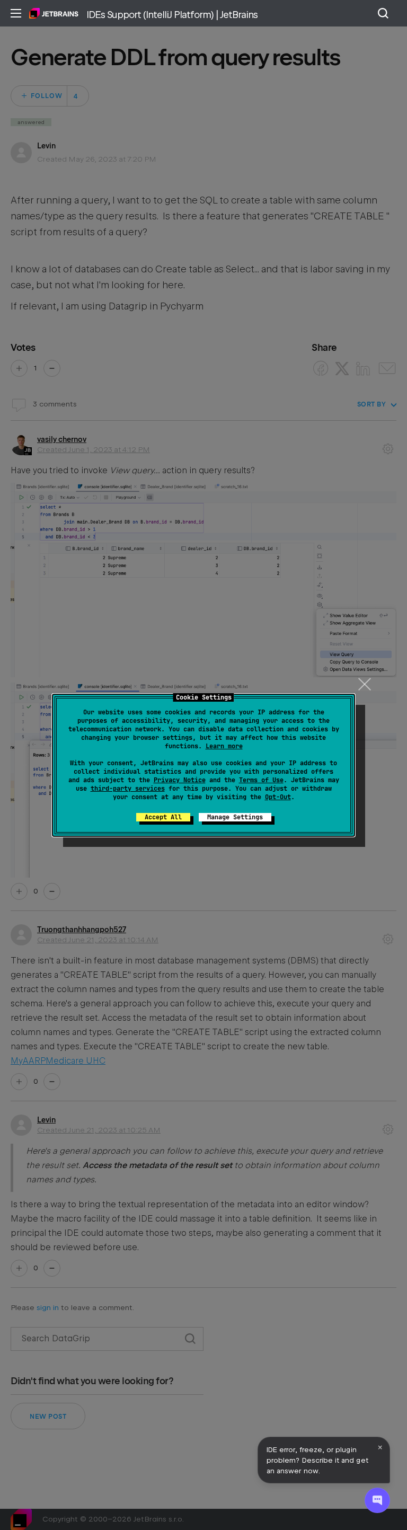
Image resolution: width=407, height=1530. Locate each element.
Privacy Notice (180, 780)
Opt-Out (278, 797)
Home (53, 13)
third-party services (128, 788)
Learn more (224, 746)
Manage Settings (235, 817)
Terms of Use (261, 780)
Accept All (163, 817)
